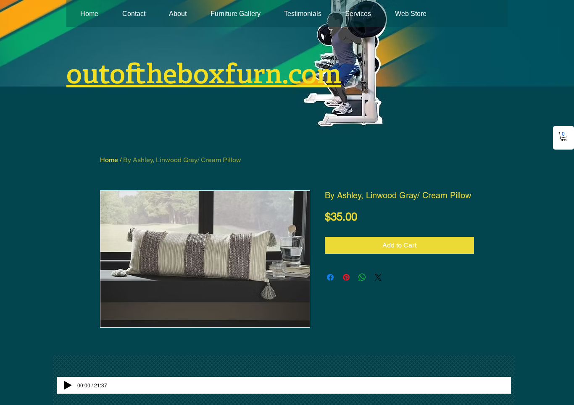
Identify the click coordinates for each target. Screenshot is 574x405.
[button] (563, 136)
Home (109, 160)
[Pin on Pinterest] (346, 277)
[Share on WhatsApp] (362, 277)
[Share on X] (378, 277)
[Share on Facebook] (330, 277)
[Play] (67, 385)
